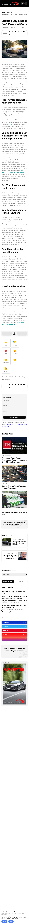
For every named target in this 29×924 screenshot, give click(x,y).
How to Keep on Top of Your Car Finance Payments (14, 487)
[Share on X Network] (12, 31)
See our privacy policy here (8, 915)
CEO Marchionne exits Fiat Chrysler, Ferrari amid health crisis (10, 557)
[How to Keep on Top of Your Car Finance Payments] (14, 473)
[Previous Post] (6, 542)
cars (12, 124)
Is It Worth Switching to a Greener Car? (14, 513)
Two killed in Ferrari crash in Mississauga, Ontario (12, 611)
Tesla (14, 539)
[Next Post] (22, 556)
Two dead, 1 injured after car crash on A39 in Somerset (14, 602)
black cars (13, 377)
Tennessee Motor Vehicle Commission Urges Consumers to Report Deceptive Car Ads (14, 460)
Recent (21, 581)
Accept (4, 921)
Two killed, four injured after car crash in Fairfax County (14, 597)
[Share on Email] (24, 31)
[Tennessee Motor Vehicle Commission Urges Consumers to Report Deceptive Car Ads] (14, 445)
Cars (8, 12)
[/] (22, 3)
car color (21, 377)
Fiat (7, 553)
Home (3, 12)
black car (5, 377)
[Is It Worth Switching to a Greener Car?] (14, 499)
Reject (11, 921)
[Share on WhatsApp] (15, 31)
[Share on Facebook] (9, 31)
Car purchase (6, 379)
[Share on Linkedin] (21, 31)
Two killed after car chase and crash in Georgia (14, 606)
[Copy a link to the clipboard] (9, 34)
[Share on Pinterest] (18, 31)
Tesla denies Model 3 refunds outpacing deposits (19, 543)
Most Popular (7, 581)
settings (16, 918)
